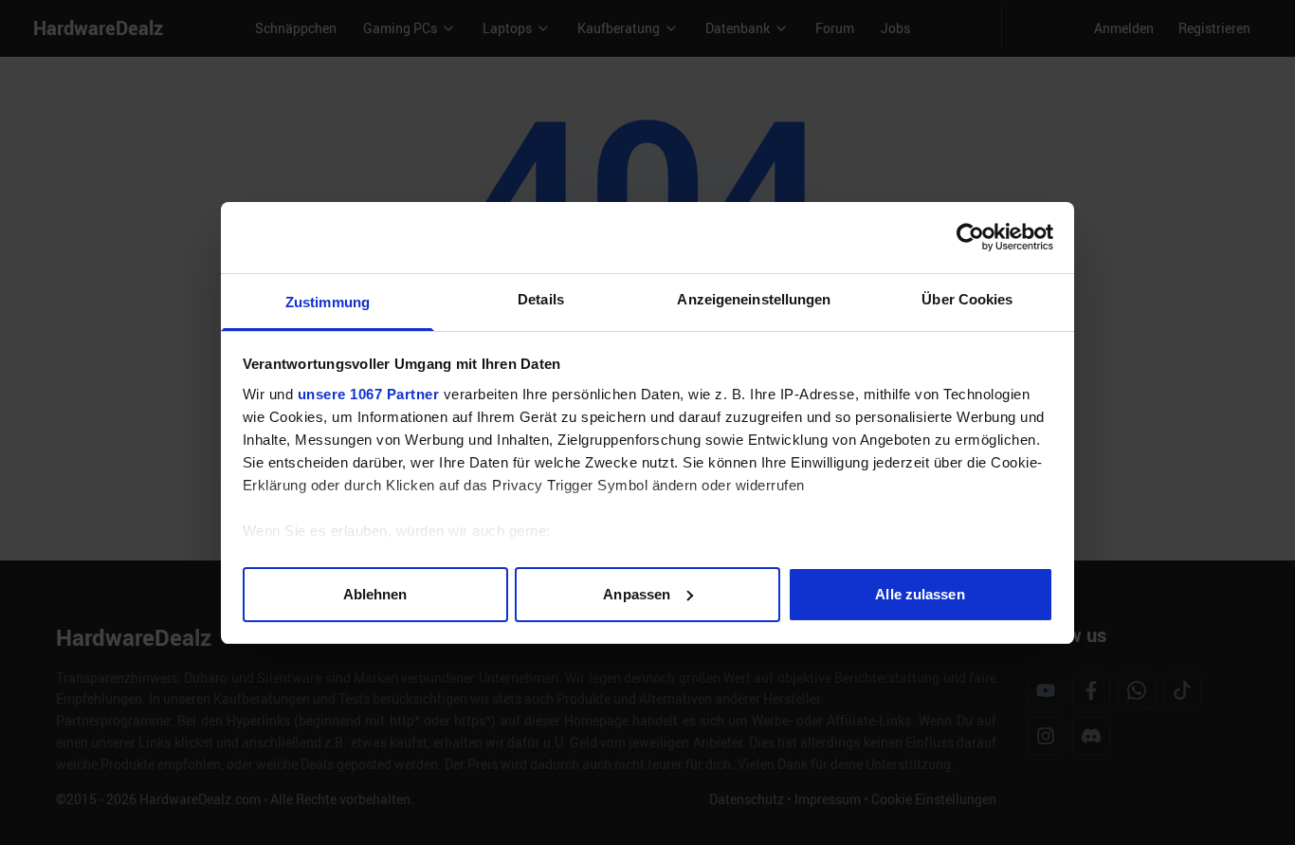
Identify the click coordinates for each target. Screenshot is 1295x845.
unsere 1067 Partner (369, 394)
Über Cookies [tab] (966, 299)
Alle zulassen (919, 593)
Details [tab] (541, 299)
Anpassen (636, 593)
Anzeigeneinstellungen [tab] (753, 299)
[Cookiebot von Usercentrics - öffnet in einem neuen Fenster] (970, 237)
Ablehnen (375, 593)
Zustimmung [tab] (327, 302)
